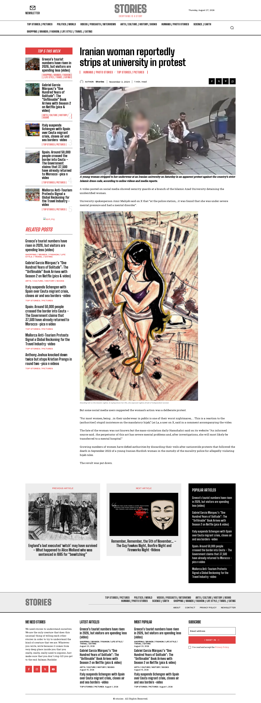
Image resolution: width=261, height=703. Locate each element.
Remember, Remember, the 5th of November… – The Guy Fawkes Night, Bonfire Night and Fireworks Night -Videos (143, 545)
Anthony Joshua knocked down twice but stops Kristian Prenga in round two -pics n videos (48, 359)
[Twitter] (219, 81)
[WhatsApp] (233, 81)
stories (100, 81)
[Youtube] (53, 669)
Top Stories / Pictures (54, 144)
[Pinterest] (226, 81)
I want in (210, 640)
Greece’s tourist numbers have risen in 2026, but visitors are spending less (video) (56, 64)
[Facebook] (212, 81)
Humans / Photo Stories (98, 72)
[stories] (82, 82)
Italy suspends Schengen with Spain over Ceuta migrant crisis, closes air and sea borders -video (56, 132)
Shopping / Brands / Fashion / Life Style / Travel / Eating (57, 76)
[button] (232, 27)
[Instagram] (37, 669)
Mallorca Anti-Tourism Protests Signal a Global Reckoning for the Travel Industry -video (57, 197)
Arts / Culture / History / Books (55, 116)
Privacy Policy (222, 647)
